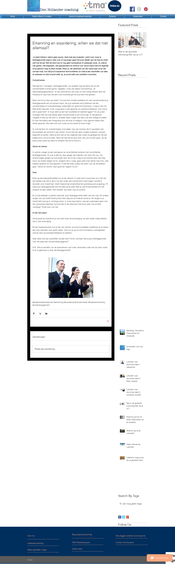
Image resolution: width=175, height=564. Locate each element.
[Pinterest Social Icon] (145, 9)
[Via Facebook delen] (34, 313)
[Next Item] (142, 40)
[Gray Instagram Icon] (139, 9)
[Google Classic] (127, 517)
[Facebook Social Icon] (132, 9)
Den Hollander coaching (59, 10)
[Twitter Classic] (123, 517)
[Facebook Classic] (119, 517)
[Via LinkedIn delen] (46, 313)
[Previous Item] (122, 40)
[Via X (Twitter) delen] (40, 313)
